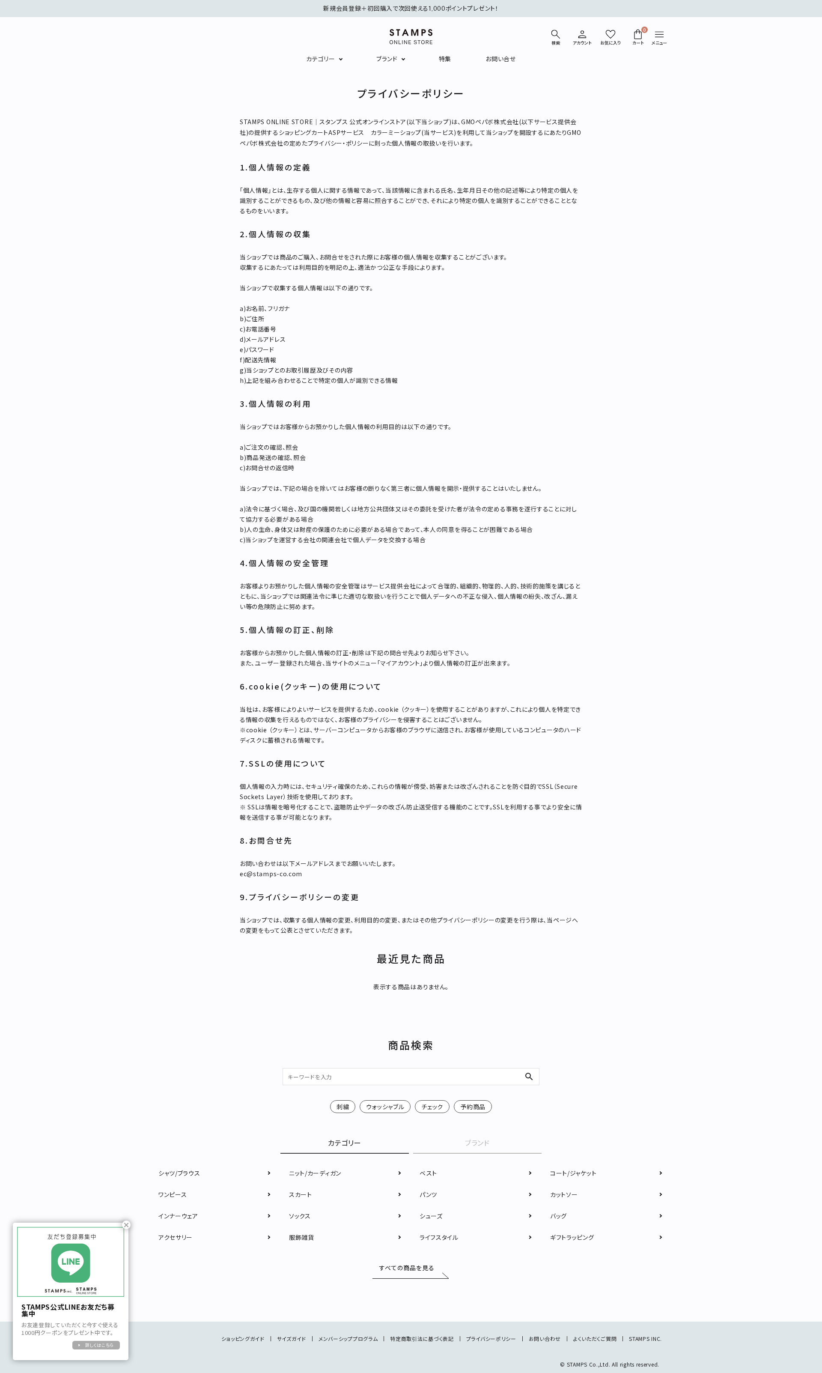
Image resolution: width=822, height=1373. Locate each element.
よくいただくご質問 (594, 1338)
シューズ (431, 1216)
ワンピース (172, 1194)
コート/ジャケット (573, 1173)
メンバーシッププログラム (348, 1338)
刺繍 (343, 1106)
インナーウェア (178, 1216)
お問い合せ (500, 58)
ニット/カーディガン (315, 1173)
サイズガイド (291, 1338)
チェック (432, 1106)
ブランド (387, 58)
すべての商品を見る (407, 1268)
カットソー (564, 1194)
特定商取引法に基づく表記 (421, 1338)
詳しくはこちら (99, 1345)
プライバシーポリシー (491, 1338)
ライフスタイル (439, 1237)
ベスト (428, 1173)
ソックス (300, 1216)
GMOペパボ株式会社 (490, 121)
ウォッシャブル (385, 1106)
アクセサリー (175, 1237)
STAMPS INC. (645, 1338)
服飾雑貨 (301, 1237)
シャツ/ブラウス (179, 1173)
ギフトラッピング (572, 1237)
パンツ (428, 1194)
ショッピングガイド (242, 1338)
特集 (445, 58)
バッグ (558, 1216)
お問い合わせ (545, 1338)
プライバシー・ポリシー (338, 143)
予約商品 (472, 1106)
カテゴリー (320, 58)
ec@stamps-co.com (271, 873)
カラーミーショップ (396, 132)
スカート (300, 1194)
